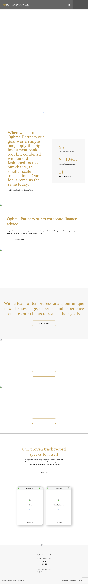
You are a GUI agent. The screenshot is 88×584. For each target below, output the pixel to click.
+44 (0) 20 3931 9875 (44, 569)
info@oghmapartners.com (44, 572)
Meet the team (44, 323)
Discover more (19, 239)
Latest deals (44, 472)
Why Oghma (44, 421)
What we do (44, 374)
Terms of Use (65, 580)
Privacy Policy (73, 580)
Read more (30, 522)
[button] (42, 528)
